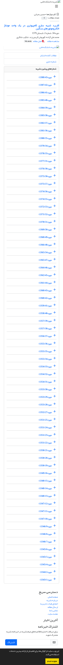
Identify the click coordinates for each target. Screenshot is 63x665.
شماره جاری (51, 61)
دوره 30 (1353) (45, 389)
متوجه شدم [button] (52, 661)
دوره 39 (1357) (45, 321)
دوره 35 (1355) (45, 351)
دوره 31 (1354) (45, 382)
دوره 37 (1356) (45, 336)
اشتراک (11, 642)
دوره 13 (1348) (45, 496)
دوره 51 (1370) (45, 222)
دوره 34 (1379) (45, 146)
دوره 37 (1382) (45, 123)
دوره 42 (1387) (45, 85)
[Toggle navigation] (32, 6)
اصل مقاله (33, 41)
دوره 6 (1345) (46, 549)
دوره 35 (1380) (45, 138)
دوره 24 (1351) (45, 427)
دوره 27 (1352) (45, 412)
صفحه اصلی (53, 597)
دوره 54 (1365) (45, 252)
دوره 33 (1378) (45, 153)
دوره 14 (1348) (45, 488)
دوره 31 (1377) (45, 161)
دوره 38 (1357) (45, 328)
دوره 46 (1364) (45, 267)
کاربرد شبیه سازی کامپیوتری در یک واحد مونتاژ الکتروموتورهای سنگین (31, 27)
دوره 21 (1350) (45, 450)
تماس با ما (53, 610)
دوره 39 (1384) (45, 108)
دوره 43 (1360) (45, 290)
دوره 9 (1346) (46, 526)
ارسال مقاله (53, 607)
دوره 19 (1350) (45, 465)
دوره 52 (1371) (45, 214)
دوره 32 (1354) (45, 374)
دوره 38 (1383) (45, 115)
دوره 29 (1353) (45, 397)
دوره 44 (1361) (45, 283)
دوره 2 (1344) (46, 572)
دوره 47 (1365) (45, 260)
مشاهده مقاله (53, 41)
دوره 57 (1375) (45, 184)
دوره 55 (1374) (45, 199)
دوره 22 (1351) (45, 443)
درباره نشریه (52, 600)
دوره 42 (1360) (45, 298)
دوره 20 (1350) (45, 458)
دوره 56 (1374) (45, 191)
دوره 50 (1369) (45, 229)
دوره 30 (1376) (45, 168)
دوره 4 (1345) (46, 564)
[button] (44, 654)
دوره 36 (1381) (45, 130)
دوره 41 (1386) (45, 92)
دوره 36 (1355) (45, 344)
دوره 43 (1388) (45, 77)
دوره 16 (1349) (45, 473)
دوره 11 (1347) (45, 511)
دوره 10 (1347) (45, 519)
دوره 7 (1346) (46, 541)
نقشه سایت (53, 614)
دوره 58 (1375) (45, 176)
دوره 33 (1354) (45, 366)
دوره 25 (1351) (45, 420)
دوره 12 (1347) (45, 503)
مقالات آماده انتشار (48, 55)
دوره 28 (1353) (45, 404)
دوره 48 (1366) (45, 245)
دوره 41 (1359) (45, 306)
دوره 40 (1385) (45, 100)
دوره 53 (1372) (45, 207)
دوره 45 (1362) (45, 275)
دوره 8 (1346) (46, 534)
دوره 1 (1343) (46, 580)
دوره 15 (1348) (45, 481)
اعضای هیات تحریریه (49, 604)
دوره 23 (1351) (45, 435)
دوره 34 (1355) (45, 359)
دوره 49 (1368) (45, 237)
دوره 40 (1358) (45, 313)
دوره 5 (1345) (46, 557)
